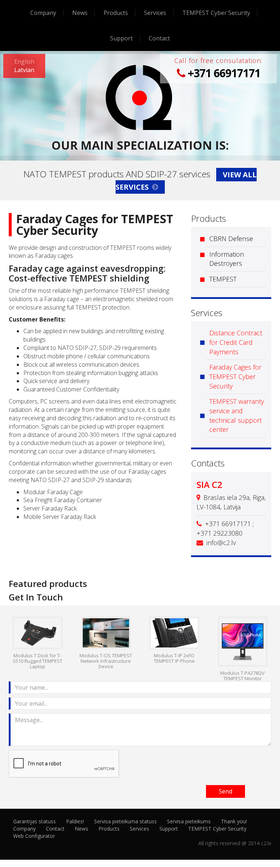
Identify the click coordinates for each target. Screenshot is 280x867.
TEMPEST (223, 279)
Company (43, 13)
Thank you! (234, 821)
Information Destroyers (226, 259)
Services (155, 13)
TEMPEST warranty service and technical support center (236, 415)
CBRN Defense (231, 238)
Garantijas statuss (34, 821)
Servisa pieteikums (189, 821)
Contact (159, 38)
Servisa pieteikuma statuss (125, 821)
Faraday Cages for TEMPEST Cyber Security (235, 376)
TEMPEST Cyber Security (216, 13)
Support (121, 38)
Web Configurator (34, 835)
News (80, 13)
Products (116, 13)
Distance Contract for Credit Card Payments (235, 342)
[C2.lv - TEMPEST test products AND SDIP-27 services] (140, 97)
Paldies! (75, 821)
